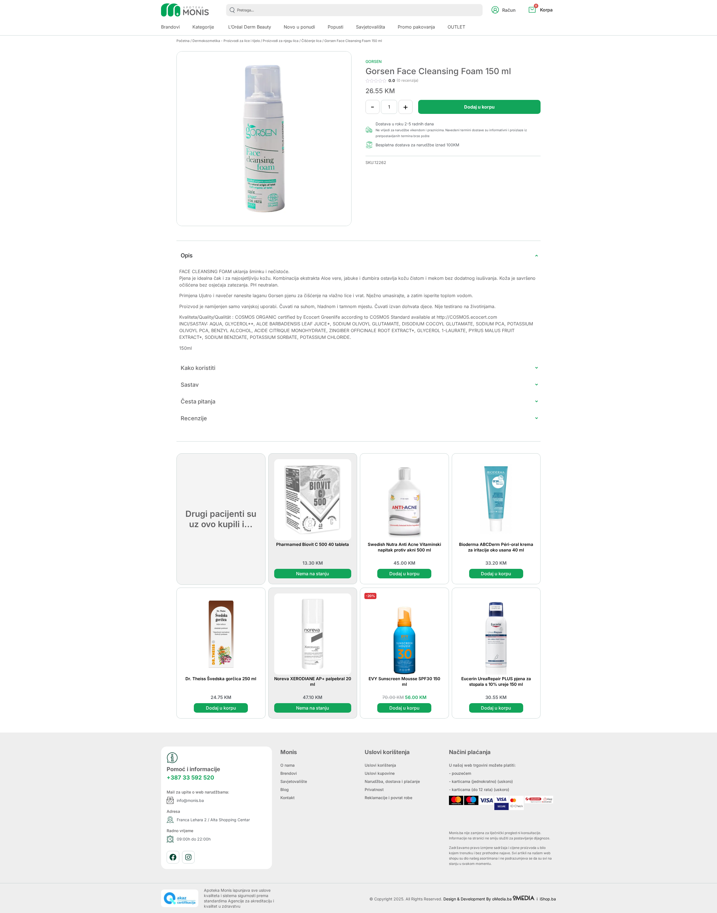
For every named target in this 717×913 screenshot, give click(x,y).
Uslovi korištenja (380, 765)
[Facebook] (173, 857)
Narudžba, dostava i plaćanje (392, 781)
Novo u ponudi (299, 27)
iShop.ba (548, 898)
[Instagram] (188, 857)
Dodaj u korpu (479, 107)
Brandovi (170, 27)
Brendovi (288, 773)
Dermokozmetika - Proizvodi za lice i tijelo (226, 41)
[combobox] (354, 10)
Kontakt (287, 797)
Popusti (335, 27)
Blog (284, 789)
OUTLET (456, 27)
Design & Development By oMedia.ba (478, 898)
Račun (509, 10)
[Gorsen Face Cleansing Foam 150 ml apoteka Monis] (263, 138)
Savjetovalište (293, 781)
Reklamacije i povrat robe (388, 797)
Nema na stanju (312, 573)
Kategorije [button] (203, 27)
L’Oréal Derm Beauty (249, 27)
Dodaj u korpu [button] (404, 573)
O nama (287, 765)
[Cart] (546, 19)
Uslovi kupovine (380, 773)
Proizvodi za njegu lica (281, 41)
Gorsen (374, 61)
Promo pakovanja (416, 27)
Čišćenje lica (311, 41)
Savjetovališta (370, 27)
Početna (183, 41)
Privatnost (374, 789)
